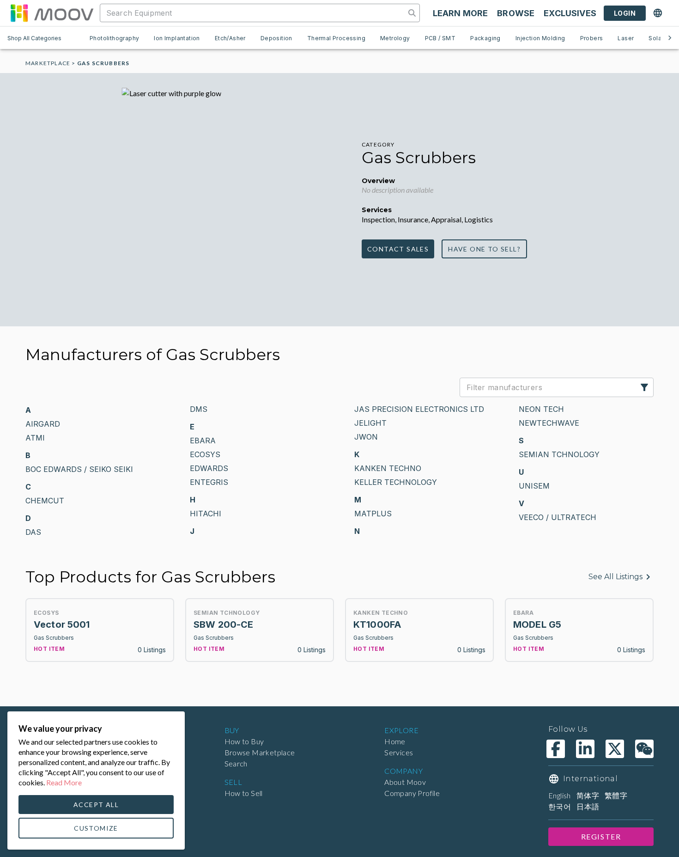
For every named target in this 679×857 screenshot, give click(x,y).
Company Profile (412, 793)
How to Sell (243, 793)
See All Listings (615, 576)
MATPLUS (373, 513)
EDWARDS (209, 468)
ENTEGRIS (209, 482)
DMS (198, 409)
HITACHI (205, 513)
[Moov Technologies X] (615, 749)
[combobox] (254, 12)
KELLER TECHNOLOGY (395, 482)
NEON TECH (541, 409)
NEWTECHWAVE (549, 423)
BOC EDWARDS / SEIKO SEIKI (79, 469)
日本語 (587, 806)
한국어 (559, 806)
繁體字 (616, 795)
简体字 (587, 795)
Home (395, 741)
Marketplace (47, 63)
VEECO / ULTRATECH (557, 517)
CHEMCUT (44, 500)
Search (236, 763)
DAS (33, 532)
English (559, 795)
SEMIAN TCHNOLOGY (559, 454)
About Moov (405, 781)
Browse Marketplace (259, 752)
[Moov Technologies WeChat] (644, 749)
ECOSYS (205, 454)
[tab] (114, 38)
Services (398, 752)
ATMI (35, 437)
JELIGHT (370, 423)
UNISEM (534, 485)
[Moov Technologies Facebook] (555, 749)
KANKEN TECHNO (387, 468)
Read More (64, 782)
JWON (366, 436)
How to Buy (244, 741)
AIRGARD (42, 423)
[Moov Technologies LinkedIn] (585, 749)
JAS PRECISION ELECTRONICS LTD (419, 409)
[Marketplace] (51, 13)
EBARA (203, 440)
